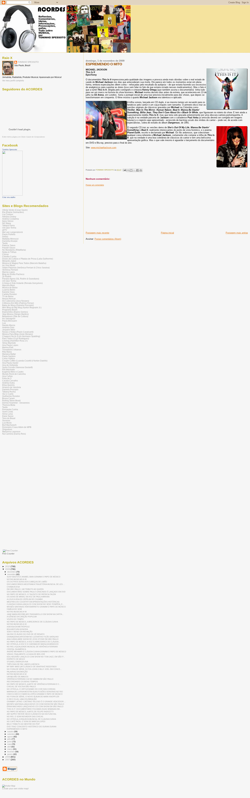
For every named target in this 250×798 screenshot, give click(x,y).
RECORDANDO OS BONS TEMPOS (22, 682)
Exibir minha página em (23, 137)
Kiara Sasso (7, 416)
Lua (4, 323)
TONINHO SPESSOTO (28, 62)
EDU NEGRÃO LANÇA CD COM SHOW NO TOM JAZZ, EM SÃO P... (36, 657)
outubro (10, 731)
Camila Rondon (9, 294)
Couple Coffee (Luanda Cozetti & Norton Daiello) (24, 361)
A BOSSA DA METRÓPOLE (18, 627)
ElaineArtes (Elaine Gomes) (15, 312)
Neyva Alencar (9, 298)
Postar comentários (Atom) (108, 239)
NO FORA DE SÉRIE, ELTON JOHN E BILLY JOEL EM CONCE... (34, 669)
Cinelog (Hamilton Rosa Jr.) (15, 341)
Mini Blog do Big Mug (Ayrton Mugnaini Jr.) (21, 307)
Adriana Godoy (9, 216)
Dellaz (5, 236)
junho (9, 742)
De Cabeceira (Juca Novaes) (15, 301)
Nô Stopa (6, 223)
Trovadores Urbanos (11, 349)
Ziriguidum (7, 429)
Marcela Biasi (8, 285)
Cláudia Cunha (9, 256)
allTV (4, 230)
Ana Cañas (7, 376)
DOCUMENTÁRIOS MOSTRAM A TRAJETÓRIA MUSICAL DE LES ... (36, 584)
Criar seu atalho (8, 197)
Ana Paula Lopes (10, 345)
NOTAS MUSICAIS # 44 (17, 612)
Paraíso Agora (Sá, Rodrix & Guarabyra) (20, 279)
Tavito (5, 243)
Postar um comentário (95, 185)
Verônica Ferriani (10, 270)
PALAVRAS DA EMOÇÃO (17, 672)
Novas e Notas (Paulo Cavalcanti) (18, 332)
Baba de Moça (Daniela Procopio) (18, 305)
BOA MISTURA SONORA (17, 629)
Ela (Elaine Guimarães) (13, 212)
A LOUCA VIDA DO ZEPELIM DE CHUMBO (25, 599)
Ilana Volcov (7, 221)
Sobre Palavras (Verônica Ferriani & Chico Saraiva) (26, 267)
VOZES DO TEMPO (15, 619)
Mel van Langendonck (12, 232)
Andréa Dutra (8, 383)
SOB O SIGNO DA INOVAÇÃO (19, 632)
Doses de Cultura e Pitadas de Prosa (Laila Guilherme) (27, 259)
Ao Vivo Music (8, 265)
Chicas (5, 254)
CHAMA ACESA (13, 587)
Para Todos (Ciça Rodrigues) (15, 338)
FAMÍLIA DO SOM (14, 609)
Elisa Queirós (8, 385)
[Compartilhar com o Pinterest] (141, 170)
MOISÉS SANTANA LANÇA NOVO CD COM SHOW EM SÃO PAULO (35, 704)
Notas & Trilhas (9, 252)
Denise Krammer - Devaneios (16, 403)
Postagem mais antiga (237, 233)
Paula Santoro (8, 356)
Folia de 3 (6, 378)
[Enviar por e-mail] (128, 170)
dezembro (11, 572)
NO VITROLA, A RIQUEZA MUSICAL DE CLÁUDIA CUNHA (31, 719)
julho (9, 739)
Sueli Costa (7, 412)
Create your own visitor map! (15, 788)
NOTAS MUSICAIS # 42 (17, 674)
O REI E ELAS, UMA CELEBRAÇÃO (22, 699)
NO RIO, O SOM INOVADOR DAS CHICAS (25, 716)
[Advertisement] (111, 207)
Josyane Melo (8, 330)
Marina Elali (7, 347)
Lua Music (7, 423)
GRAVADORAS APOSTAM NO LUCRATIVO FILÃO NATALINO (33, 637)
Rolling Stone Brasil (11, 400)
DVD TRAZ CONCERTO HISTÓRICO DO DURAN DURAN (31, 727)
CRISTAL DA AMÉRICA (16, 649)
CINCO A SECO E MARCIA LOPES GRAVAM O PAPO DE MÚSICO (35, 694)
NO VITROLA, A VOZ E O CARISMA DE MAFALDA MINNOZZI (33, 644)
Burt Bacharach (9, 425)
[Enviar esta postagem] (124, 170)
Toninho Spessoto (9, 149)
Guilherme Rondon (11, 396)
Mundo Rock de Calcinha (14, 374)
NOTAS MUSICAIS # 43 (17, 624)
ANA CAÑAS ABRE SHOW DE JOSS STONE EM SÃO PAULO (33, 639)
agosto (10, 737)
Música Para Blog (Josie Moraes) (17, 334)
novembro (11, 574)
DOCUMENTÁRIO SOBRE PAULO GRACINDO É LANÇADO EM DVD (36, 592)
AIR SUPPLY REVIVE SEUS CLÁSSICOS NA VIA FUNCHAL (31, 714)
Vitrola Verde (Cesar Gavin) (15, 210)
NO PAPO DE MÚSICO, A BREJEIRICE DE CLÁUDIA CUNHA (32, 622)
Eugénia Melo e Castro (12, 372)
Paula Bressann (9, 321)
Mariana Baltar (9, 354)
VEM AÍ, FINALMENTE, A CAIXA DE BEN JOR (26, 654)
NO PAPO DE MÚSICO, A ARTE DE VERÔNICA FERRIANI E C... (34, 684)
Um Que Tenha (9, 228)
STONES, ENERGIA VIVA (17, 662)
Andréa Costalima (10, 219)
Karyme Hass (8, 292)
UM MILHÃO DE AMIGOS (17, 677)
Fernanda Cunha (10, 409)
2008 (8, 757)
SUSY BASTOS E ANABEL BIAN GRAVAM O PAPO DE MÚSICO (33, 577)
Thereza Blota (8, 405)
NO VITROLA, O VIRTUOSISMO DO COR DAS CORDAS (31, 689)
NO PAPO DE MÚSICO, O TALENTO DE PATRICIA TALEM (31, 594)
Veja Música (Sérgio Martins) (15, 314)
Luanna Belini (8, 290)
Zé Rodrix (6, 276)
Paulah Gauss (8, 248)
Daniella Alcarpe (10, 241)
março (10, 749)
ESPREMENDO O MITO (17, 729)
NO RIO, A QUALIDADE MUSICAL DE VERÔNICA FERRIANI (32, 647)
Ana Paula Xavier (10, 363)
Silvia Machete (9, 343)
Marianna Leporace (11, 431)
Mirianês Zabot (9, 261)
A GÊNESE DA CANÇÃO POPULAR (22, 617)
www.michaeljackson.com (103, 147)
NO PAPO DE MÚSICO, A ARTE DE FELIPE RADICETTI (30, 712)
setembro (11, 734)
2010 (8, 566)
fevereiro (11, 752)
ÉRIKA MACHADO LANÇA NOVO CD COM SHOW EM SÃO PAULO (35, 706)
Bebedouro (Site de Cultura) (15, 316)
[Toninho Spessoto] (12, 195)
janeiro (10, 754)
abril (9, 747)
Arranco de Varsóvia (11, 387)
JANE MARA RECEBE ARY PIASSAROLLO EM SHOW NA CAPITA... (35, 614)
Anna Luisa (7, 414)
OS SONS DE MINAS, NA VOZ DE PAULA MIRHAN (28, 597)
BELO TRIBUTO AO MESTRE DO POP (23, 724)
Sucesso (6, 420)
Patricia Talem (8, 245)
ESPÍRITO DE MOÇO (16, 659)
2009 (8, 569)
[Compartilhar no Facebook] (137, 170)
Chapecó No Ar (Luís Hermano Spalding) (21, 336)
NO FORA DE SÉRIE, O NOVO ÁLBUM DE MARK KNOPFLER (33, 697)
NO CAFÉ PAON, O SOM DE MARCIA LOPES (26, 721)
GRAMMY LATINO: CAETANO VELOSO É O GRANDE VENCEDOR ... (36, 701)
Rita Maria (7, 352)
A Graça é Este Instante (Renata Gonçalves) (22, 283)
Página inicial (167, 233)
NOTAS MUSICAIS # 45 (17, 579)
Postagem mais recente (97, 233)
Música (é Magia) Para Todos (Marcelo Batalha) (24, 263)
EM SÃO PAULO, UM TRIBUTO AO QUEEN (25, 589)
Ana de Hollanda (10, 365)
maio (9, 744)
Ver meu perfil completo (13, 80)
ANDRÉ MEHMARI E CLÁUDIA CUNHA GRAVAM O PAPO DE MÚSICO (36, 652)
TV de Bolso (7, 296)
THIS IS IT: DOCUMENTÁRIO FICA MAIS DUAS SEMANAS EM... (34, 709)
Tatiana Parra (8, 225)
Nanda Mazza (8, 325)
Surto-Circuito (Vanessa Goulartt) (17, 367)
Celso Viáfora (8, 358)
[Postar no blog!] (131, 170)
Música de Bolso (10, 287)
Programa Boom (9, 310)
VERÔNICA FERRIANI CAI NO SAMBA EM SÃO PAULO (30, 679)
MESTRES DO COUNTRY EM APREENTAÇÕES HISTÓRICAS (33, 602)
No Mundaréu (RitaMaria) (14, 250)
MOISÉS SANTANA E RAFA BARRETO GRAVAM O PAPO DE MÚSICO (36, 607)
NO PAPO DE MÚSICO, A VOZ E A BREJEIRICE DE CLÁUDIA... (33, 642)
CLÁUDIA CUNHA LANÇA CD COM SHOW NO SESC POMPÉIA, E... (35, 604)
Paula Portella (8, 234)
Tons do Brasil (8, 418)
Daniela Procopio (10, 389)
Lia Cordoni (7, 214)
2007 (8, 759)
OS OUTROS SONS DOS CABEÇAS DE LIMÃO (27, 582)
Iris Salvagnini (8, 318)
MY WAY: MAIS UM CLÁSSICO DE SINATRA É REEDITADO (32, 667)
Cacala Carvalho (10, 380)
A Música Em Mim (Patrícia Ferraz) (18, 303)
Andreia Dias (8, 327)
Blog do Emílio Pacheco (13, 274)
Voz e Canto (7, 394)
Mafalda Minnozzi (10, 239)
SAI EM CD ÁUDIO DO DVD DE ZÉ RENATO (26, 634)
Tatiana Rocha (9, 392)
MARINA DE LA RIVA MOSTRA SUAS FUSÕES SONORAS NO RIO (35, 692)
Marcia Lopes (8, 272)
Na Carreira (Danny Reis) (14, 434)
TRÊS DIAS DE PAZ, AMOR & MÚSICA (23, 664)
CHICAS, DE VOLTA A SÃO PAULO (21, 686)
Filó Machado (8, 369)
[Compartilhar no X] (134, 170)
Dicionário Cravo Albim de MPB (16, 427)
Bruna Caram (8, 398)
